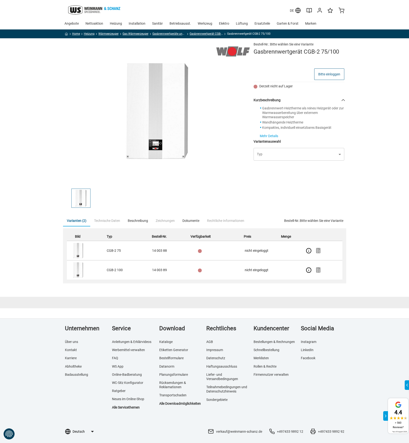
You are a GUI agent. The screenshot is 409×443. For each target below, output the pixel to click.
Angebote (71, 23)
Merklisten (261, 358)
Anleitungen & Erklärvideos (131, 342)
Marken (310, 23)
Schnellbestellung (266, 350)
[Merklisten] (330, 13)
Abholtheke (73, 366)
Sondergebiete (217, 400)
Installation (137, 23)
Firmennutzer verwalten (271, 374)
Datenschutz (215, 358)
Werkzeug (205, 23)
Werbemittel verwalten (128, 350)
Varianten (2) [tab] (76, 221)
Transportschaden (172, 395)
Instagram (308, 342)
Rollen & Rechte (265, 366)
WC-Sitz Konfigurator (127, 383)
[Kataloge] (309, 12)
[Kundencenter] (320, 11)
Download (172, 328)
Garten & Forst (287, 23)
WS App (117, 366)
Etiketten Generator (173, 350)
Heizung (116, 23)
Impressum (214, 350)
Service (121, 328)
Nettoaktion (94, 23)
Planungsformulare (173, 374)
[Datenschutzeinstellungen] (9, 433)
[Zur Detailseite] (308, 250)
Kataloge (166, 342)
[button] (80, 198)
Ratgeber (119, 391)
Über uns (71, 342)
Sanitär (157, 23)
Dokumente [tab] (190, 221)
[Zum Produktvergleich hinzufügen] (318, 250)
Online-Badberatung (127, 374)
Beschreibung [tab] (138, 221)
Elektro (224, 23)
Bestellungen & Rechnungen (274, 342)
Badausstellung (76, 374)
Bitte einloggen (329, 74)
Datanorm (166, 366)
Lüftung (242, 23)
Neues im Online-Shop (128, 399)
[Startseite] (66, 34)
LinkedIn (307, 350)
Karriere (71, 358)
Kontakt (71, 350)
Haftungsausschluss (221, 366)
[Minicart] (341, 11)
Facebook (308, 358)
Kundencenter (271, 328)
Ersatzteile (262, 23)
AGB (209, 342)
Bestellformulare (171, 358)
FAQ (115, 358)
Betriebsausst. (180, 23)
